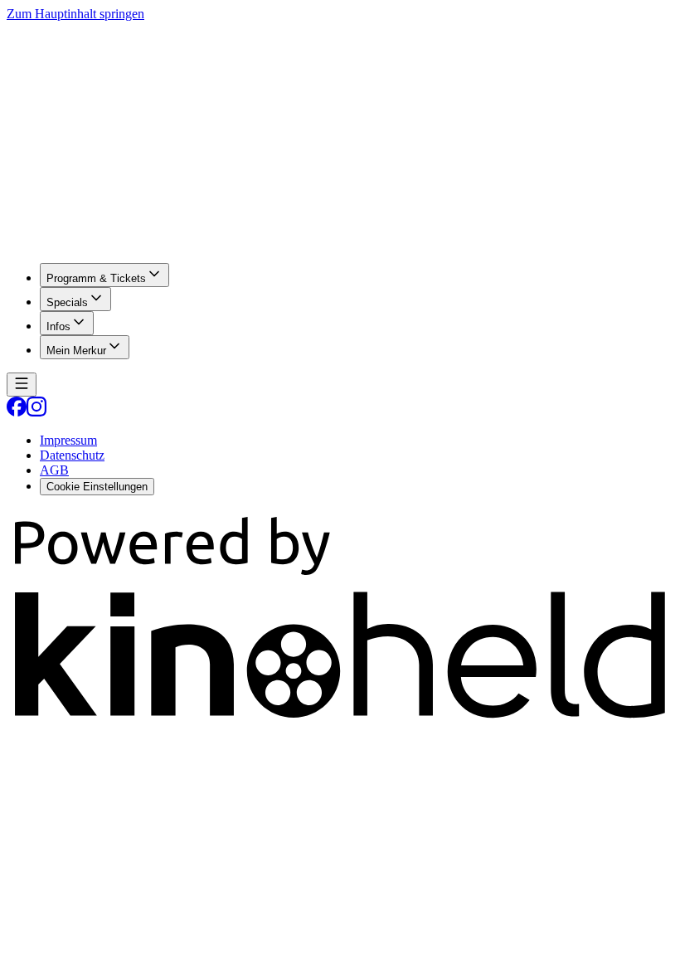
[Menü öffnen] (21, 385)
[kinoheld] (340, 721)
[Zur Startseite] (340, 136)
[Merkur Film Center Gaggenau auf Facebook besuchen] (17, 412)
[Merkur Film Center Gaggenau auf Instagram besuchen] (36, 412)
